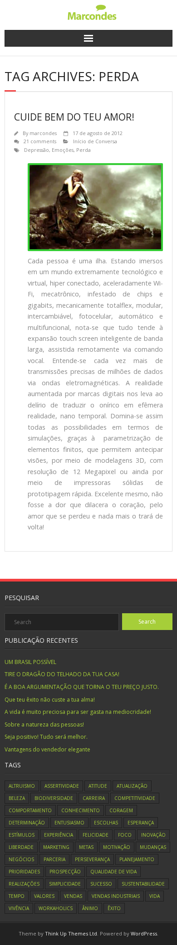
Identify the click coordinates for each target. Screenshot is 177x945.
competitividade (134, 798)
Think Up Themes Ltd (71, 933)
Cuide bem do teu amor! (74, 117)
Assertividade (61, 786)
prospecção (65, 871)
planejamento (136, 859)
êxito (114, 908)
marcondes (43, 133)
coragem (121, 810)
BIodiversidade (53, 798)
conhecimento (80, 810)
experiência (58, 835)
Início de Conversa (95, 141)
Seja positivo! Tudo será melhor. (46, 737)
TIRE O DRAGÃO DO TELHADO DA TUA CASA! (62, 674)
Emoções (63, 149)
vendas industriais (116, 896)
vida (154, 896)
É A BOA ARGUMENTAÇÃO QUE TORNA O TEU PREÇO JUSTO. (82, 687)
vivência (19, 908)
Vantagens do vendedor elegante (47, 749)
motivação (116, 847)
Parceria (54, 859)
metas (86, 847)
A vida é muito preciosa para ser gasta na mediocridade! (78, 712)
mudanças (153, 847)
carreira (94, 798)
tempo (17, 896)
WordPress (144, 933)
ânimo (90, 908)
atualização (132, 786)
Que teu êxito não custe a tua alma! (50, 699)
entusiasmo (69, 822)
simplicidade (65, 884)
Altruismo (22, 786)
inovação (153, 835)
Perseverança (92, 859)
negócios (21, 859)
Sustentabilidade (143, 884)
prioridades (24, 871)
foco (125, 835)
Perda (83, 149)
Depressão (36, 149)
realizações (24, 884)
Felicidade (95, 835)
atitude (97, 786)
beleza (17, 798)
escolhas (106, 822)
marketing (56, 847)
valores (44, 896)
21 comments (40, 141)
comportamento (30, 810)
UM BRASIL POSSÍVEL (30, 662)
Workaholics (56, 908)
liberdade (21, 847)
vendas (73, 896)
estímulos (21, 835)
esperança (141, 822)
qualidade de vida (113, 871)
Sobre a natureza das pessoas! (44, 724)
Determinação (27, 822)
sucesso (101, 884)
